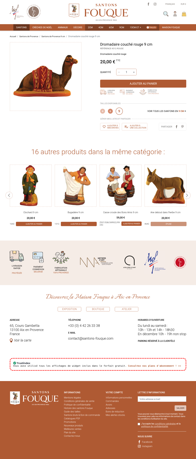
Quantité (105, 72)
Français (170, 4)
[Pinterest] (182, 126)
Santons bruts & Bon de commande (82, 415)
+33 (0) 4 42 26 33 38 (84, 326)
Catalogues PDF (72, 418)
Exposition (69, 309)
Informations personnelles (119, 397)
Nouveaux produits (73, 425)
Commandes (112, 401)
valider (180, 408)
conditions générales (165, 423)
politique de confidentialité (154, 426)
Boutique (98, 309)
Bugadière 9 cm (76, 212)
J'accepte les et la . (161, 425)
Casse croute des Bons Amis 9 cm (120, 212)
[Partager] (176, 126)
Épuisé (168, 224)
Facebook (147, 442)
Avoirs (109, 404)
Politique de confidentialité (77, 404)
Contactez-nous (72, 436)
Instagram (147, 446)
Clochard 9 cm (30, 212)
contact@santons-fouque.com (90, 338)
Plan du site (69, 432)
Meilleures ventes (72, 429)
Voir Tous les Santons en (165, 111)
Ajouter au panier (143, 83)
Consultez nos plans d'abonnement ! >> (154, 365)
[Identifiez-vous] (175, 13)
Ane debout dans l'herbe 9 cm (166, 212)
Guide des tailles (72, 411)
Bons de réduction (115, 411)
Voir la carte (22, 340)
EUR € (183, 4)
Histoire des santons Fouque (78, 408)
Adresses (110, 408)
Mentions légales (72, 397)
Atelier (126, 309)
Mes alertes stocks (115, 415)
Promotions (70, 422)
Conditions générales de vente (79, 401)
